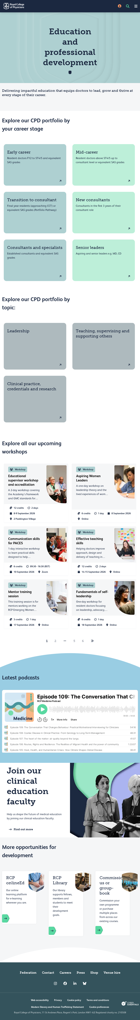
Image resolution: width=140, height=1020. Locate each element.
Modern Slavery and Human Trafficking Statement (57, 1007)
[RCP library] (56, 931)
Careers (65, 973)
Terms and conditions (98, 1000)
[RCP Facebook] (65, 983)
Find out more (23, 829)
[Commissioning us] (102, 930)
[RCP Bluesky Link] (84, 983)
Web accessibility (40, 1000)
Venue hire (112, 973)
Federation (28, 973)
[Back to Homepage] (35, 6)
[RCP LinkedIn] (75, 983)
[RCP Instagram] (55, 983)
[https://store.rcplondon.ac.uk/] (9, 918)
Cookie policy (74, 1000)
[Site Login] (119, 6)
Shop (94, 973)
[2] (92, 641)
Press (81, 973)
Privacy (58, 1000)
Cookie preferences (99, 1007)
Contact (48, 973)
